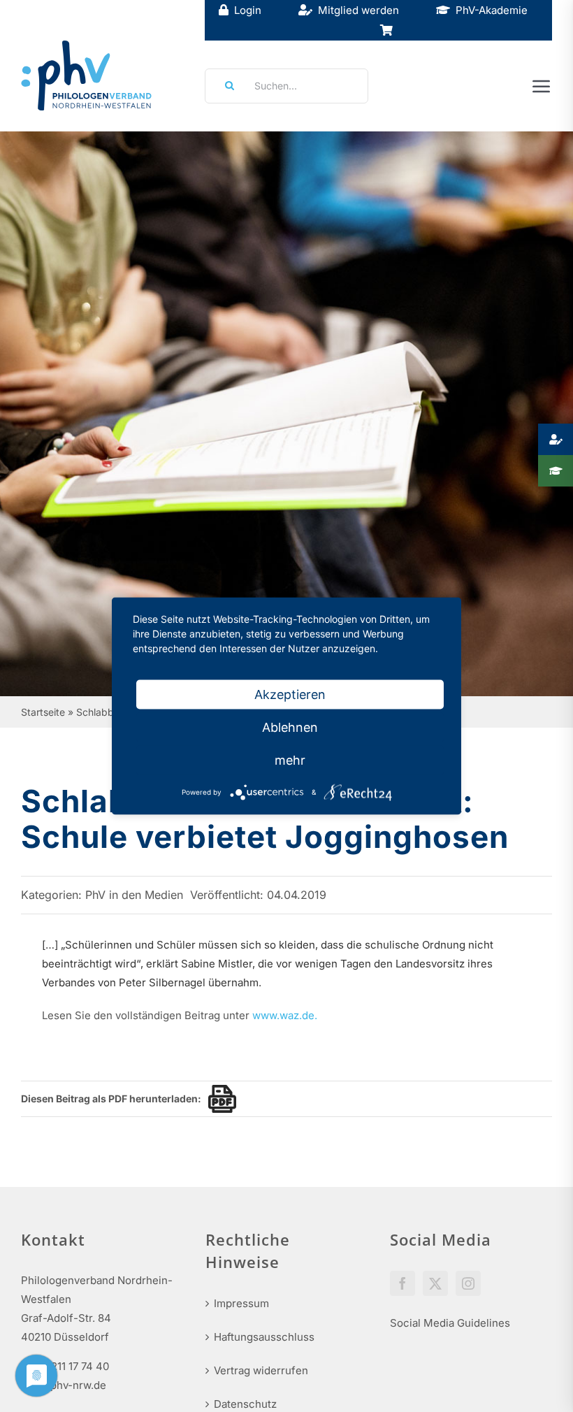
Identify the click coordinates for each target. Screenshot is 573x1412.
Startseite (43, 712)
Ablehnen (290, 727)
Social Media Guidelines (450, 1323)
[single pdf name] (218, 1099)
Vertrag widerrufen (261, 1370)
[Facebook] (402, 1283)
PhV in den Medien (134, 895)
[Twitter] (435, 1283)
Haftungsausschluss (264, 1336)
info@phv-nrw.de (63, 1385)
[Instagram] (468, 1283)
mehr (290, 760)
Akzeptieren (290, 694)
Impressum (241, 1303)
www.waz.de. (284, 1015)
